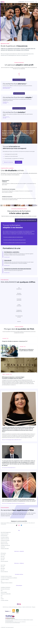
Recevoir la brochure (8, 162)
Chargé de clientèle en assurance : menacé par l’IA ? (15, 341)
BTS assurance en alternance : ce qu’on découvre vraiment (26, 350)
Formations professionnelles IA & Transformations (13, 237)
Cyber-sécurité (7, 260)
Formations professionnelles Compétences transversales (14, 242)
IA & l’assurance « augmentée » (11, 252)
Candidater (18, 162)
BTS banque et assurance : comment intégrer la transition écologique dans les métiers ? (13, 377)
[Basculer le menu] (36, 2)
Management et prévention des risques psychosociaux (17, 268)
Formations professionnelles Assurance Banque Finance (14, 239)
